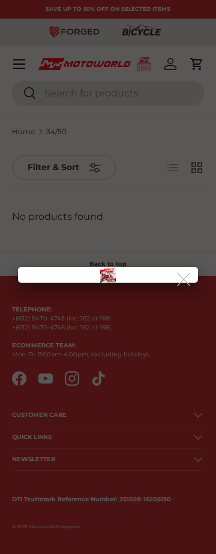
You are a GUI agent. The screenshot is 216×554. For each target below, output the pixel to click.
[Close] (184, 280)
